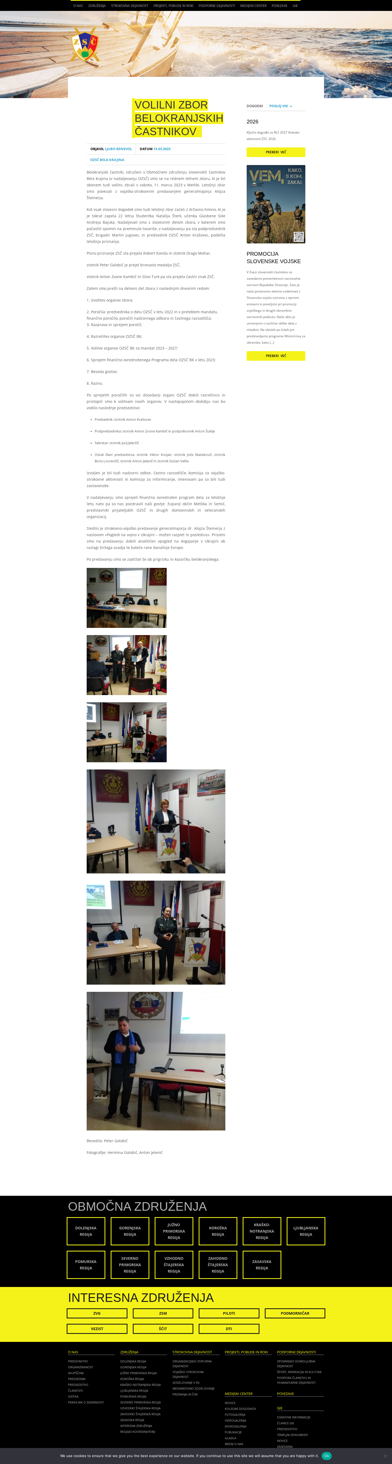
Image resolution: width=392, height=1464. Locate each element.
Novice (230, 1403)
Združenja (96, 7)
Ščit (163, 1328)
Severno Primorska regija (140, 1402)
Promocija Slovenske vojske (274, 257)
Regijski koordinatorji (137, 1432)
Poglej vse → (280, 105)
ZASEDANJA (285, 1447)
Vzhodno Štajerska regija (140, 1408)
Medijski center (252, 7)
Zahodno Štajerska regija (140, 1414)
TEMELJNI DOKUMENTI (292, 1435)
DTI (229, 1328)
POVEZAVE (279, 5)
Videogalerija (235, 1420)
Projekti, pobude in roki (173, 5)
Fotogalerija (235, 1415)
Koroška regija (132, 1379)
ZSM (163, 1313)
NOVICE (282, 1441)
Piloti (229, 1313)
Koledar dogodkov (240, 1409)
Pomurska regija (133, 1396)
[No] (385, 1456)
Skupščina (76, 1373)
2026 (252, 122)
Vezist (97, 1328)
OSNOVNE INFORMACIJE (293, 1417)
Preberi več (276, 152)
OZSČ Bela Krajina (107, 159)
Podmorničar (295, 1313)
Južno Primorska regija (138, 1373)
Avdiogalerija (235, 1426)
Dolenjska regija (133, 1361)
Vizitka (73, 1396)
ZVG (97, 1313)
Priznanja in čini (185, 1394)
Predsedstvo (78, 1385)
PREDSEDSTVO (287, 1429)
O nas (77, 7)
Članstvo (75, 1391)
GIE (294, 7)
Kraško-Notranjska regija (140, 1385)
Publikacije (233, 1432)
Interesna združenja (136, 1426)
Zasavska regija (132, 1420)
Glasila (230, 1438)
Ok (326, 1456)
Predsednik (77, 1379)
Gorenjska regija (133, 1367)
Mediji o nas (234, 1444)
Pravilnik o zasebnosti (86, 1402)
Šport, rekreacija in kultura (299, 1372)
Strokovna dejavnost (128, 7)
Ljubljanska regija (134, 1391)
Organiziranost (80, 1367)
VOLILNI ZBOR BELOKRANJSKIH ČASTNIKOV (179, 118)
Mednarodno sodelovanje (194, 1388)
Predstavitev (78, 1361)
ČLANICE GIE (285, 1423)
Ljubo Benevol (111, 149)
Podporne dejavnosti (215, 7)
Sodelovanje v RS (186, 1383)
